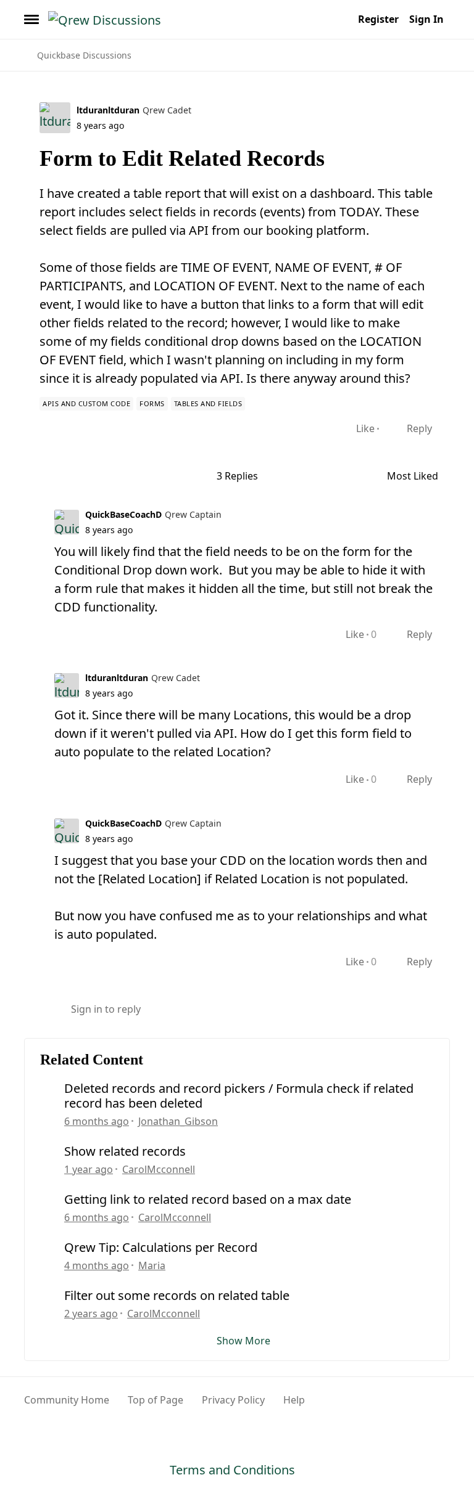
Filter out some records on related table (176, 1295)
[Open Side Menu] (31, 19)
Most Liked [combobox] (418, 476)
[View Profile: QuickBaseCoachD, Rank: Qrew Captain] (66, 522)
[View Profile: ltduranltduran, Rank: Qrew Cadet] (55, 117)
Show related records (125, 1151)
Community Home (66, 1400)
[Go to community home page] (104, 19)
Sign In (426, 19)
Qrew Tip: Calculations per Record (160, 1247)
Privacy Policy (233, 1400)
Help (294, 1400)
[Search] (340, 19)
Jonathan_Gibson (178, 1121)
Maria (151, 1265)
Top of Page (155, 1400)
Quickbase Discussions (84, 55)
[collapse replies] (28, 513)
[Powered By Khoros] (420, 1406)
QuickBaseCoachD (123, 514)
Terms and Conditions (232, 1469)
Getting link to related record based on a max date (207, 1199)
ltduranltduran (108, 110)
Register (378, 19)
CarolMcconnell (158, 1169)
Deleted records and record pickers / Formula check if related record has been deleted (239, 1096)
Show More (243, 1340)
